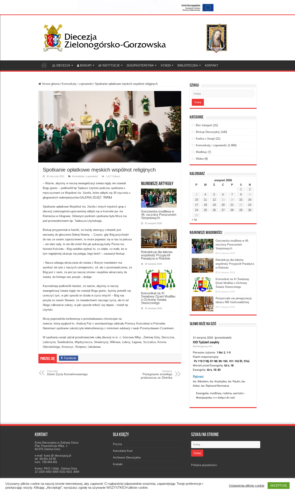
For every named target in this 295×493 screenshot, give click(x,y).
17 (196, 204)
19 (214, 204)
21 (231, 204)
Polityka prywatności (204, 465)
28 (231, 210)
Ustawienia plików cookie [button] (246, 485)
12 (214, 199)
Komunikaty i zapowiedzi (77, 83)
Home (44, 64)
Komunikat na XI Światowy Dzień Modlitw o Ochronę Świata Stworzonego (158, 298)
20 (223, 204)
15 (240, 199)
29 (240, 210)
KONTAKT (211, 65)
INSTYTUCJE (111, 65)
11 (205, 199)
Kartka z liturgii (205, 138)
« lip (194, 219)
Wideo (200, 158)
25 (205, 210)
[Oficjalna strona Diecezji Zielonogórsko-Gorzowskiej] (139, 37)
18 (205, 204)
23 (249, 204)
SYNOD (166, 65)
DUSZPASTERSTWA (140, 65)
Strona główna (50, 83)
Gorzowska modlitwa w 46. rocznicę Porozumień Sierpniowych (158, 214)
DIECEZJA (63, 65)
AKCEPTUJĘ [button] (278, 485)
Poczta (117, 444)
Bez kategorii (204, 125)
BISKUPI (86, 65)
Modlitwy (201, 152)
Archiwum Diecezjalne (127, 457)
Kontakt (118, 464)
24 (196, 210)
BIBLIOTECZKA (188, 65)
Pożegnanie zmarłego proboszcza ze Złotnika (156, 374)
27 (223, 210)
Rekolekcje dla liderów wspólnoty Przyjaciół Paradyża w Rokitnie (157, 255)
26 (214, 210)
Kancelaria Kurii (123, 450)
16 (249, 199)
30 (249, 210)
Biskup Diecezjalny (208, 132)
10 (196, 199)
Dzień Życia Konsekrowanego (67, 373)
